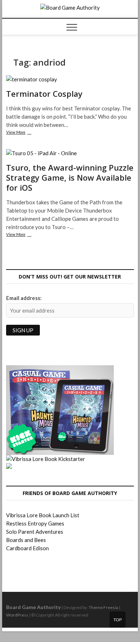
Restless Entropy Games (35, 523)
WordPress (17, 615)
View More (25, 133)
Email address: (24, 298)
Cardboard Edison (27, 548)
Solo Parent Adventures (34, 531)
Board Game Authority (33, 607)
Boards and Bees (26, 540)
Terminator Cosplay (44, 93)
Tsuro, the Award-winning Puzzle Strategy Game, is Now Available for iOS (70, 177)
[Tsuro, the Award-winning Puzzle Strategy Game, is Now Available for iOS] (70, 153)
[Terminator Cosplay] (70, 79)
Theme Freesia (103, 607)
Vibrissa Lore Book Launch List (42, 515)
